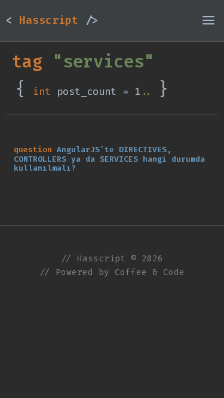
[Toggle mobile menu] (208, 20)
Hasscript (52, 20)
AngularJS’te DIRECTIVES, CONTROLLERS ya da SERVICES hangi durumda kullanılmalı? (109, 158)
